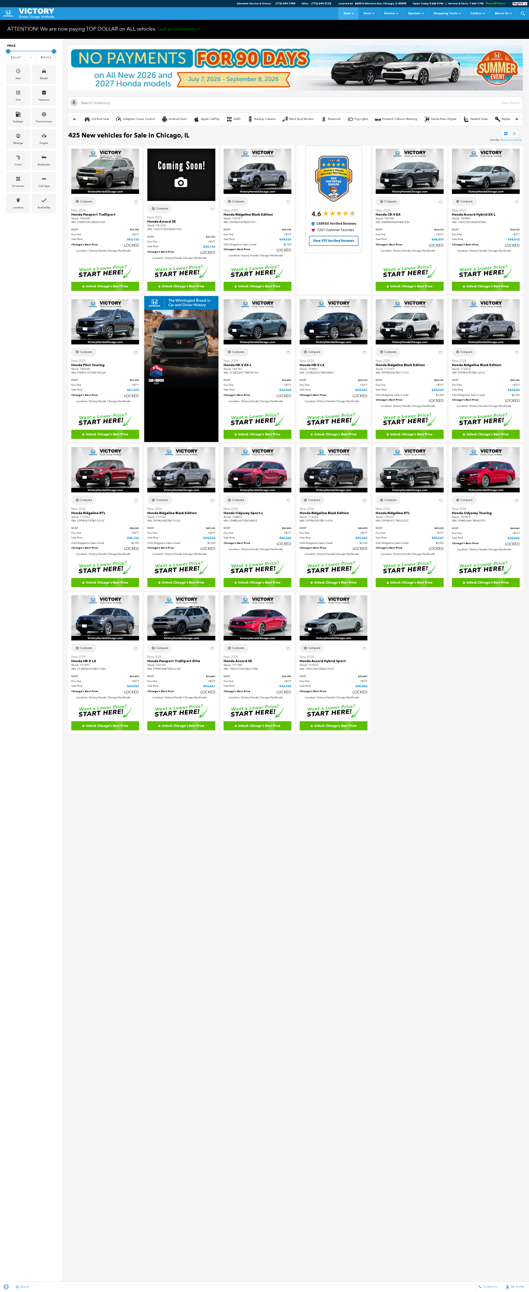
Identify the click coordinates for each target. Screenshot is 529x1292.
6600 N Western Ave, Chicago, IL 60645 (380, 3)
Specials (414, 13)
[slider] (8, 51)
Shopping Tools (445, 13)
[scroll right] (516, 119)
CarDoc (476, 13)
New (347, 13)
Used (367, 13)
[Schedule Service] (295, 68)
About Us (502, 13)
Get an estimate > (179, 29)
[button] (523, 13)
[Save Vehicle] (136, 202)
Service (389, 13)
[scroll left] (74, 119)
